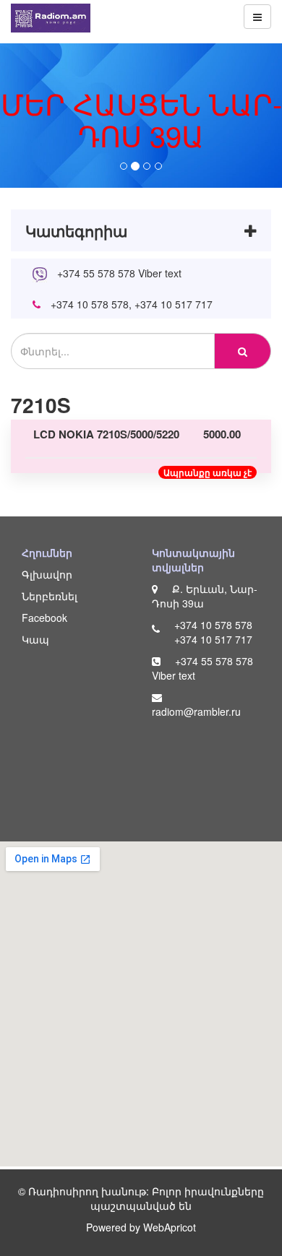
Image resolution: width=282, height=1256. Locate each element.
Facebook (44, 617)
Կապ (35, 639)
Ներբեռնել (49, 596)
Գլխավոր (47, 574)
